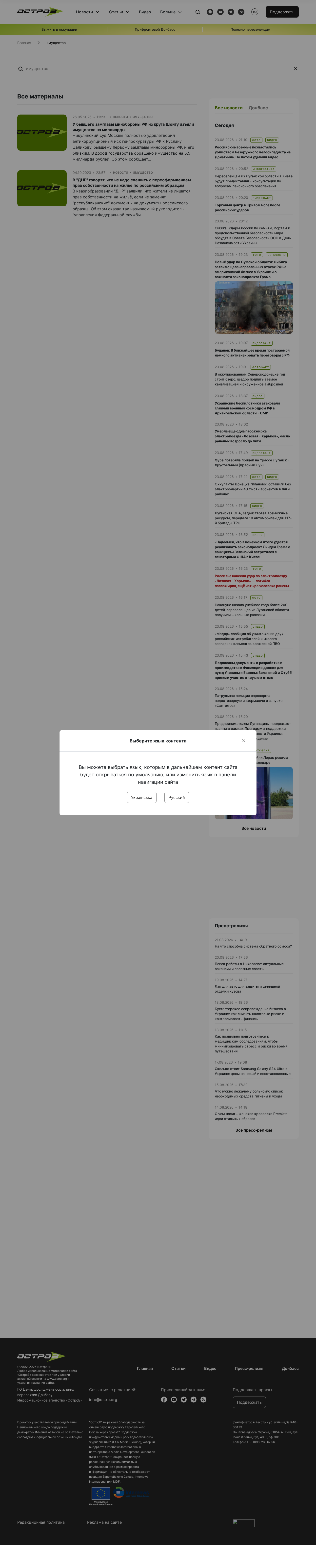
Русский (177, 797)
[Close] (244, 741)
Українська (141, 797)
